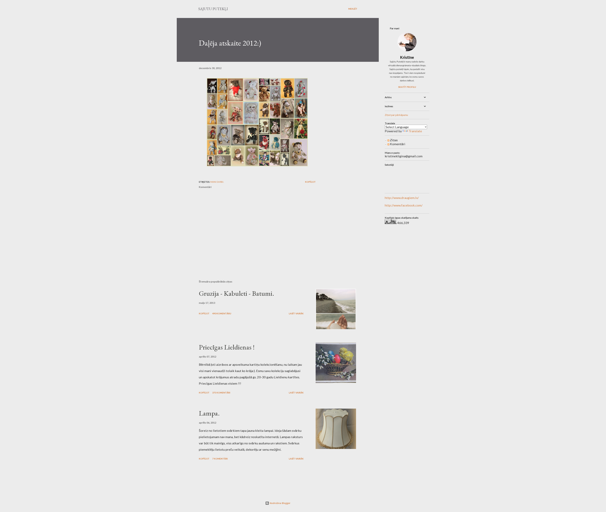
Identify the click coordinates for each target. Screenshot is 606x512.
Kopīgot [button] (310, 181)
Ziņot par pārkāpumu (396, 114)
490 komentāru (221, 313)
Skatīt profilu (407, 87)
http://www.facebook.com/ (403, 205)
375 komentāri (221, 392)
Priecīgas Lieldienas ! (227, 347)
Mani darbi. (217, 181)
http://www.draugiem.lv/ (402, 198)
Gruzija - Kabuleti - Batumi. (236, 293)
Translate (415, 131)
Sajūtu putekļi (213, 8)
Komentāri (397, 144)
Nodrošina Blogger (279, 503)
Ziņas (393, 140)
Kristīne (407, 57)
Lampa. (209, 413)
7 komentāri (220, 458)
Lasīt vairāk (296, 313)
